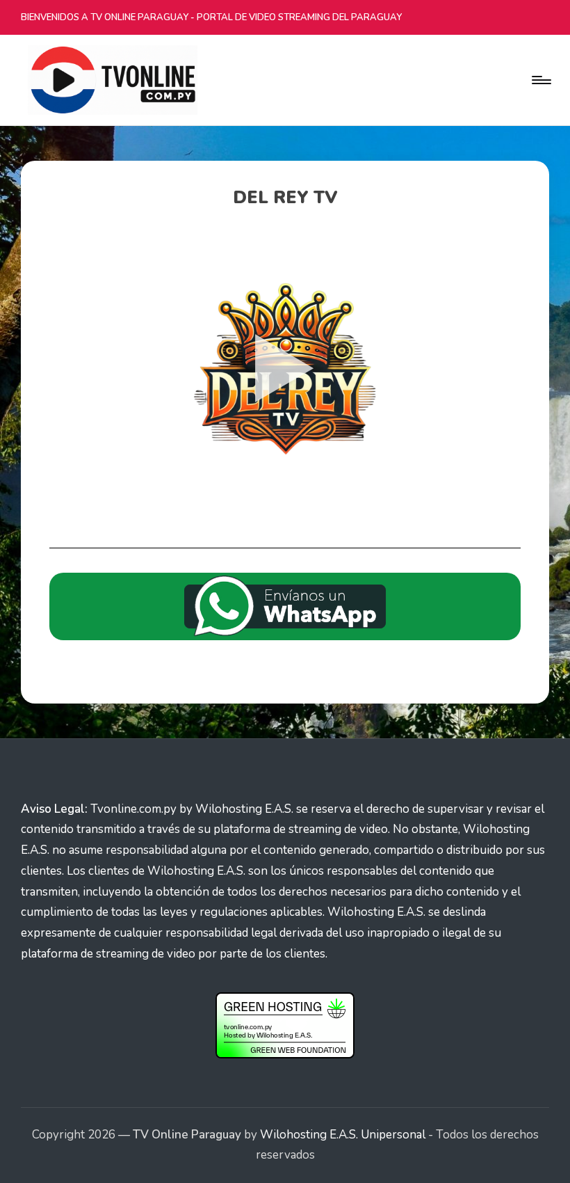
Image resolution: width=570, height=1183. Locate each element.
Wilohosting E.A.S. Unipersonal (342, 1135)
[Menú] (540, 80)
